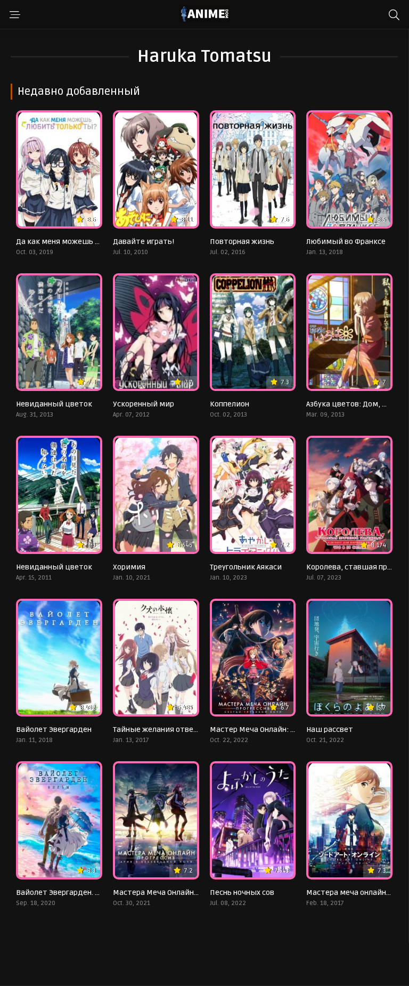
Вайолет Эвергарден (54, 729)
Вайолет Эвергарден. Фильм (68, 892)
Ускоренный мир (143, 404)
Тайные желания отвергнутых (168, 729)
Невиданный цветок (54, 404)
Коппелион (229, 404)
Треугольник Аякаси (246, 567)
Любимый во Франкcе (346, 241)
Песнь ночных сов (242, 892)
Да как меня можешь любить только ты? (91, 241)
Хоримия (129, 567)
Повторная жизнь (242, 241)
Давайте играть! (143, 241)
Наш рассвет (329, 729)
